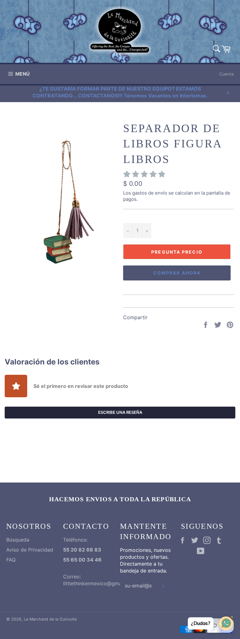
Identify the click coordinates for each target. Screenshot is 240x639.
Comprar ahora (177, 272)
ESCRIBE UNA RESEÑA (120, 412)
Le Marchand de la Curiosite (50, 619)
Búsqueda (17, 540)
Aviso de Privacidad (29, 550)
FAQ (11, 560)
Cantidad (133, 216)
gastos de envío (149, 193)
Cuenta (226, 74)
